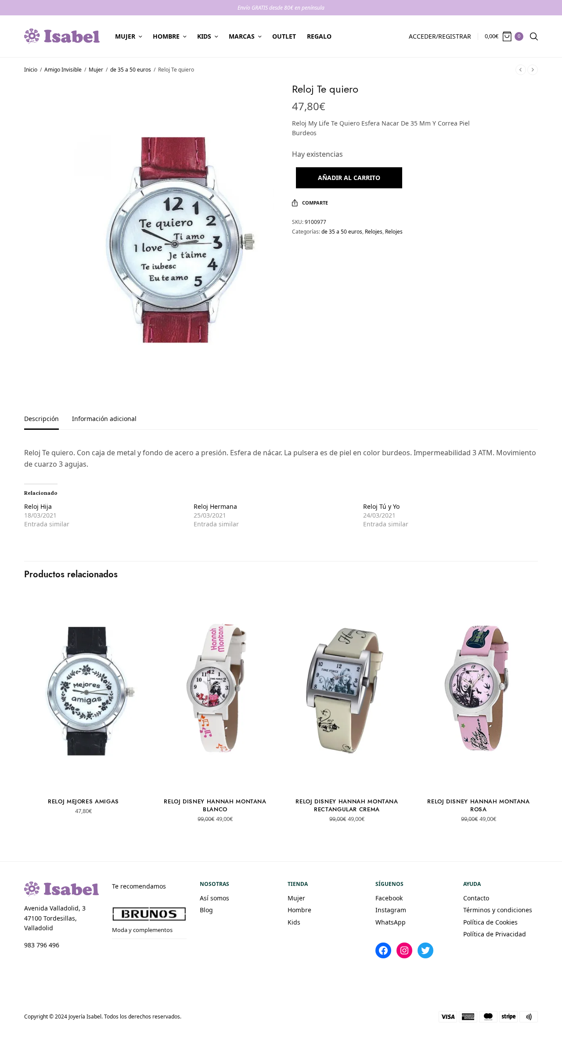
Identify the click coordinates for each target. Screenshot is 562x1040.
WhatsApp (390, 922)
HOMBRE (166, 36)
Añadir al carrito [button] (84, 775)
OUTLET (284, 36)
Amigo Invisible (63, 69)
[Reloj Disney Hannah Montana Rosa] (478, 691)
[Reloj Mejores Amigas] (83, 691)
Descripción (41, 419)
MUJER (125, 36)
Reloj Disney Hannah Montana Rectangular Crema (346, 805)
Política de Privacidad (494, 934)
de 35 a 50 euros (130, 69)
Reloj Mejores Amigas (83, 801)
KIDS (204, 36)
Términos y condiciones (497, 910)
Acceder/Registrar (440, 36)
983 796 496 (41, 945)
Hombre (299, 910)
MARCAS (242, 36)
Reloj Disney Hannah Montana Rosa (478, 805)
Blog (206, 910)
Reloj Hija (38, 506)
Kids (294, 922)
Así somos (214, 898)
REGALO (319, 36)
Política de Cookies (490, 922)
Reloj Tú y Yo (381, 506)
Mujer (96, 69)
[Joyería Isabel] (62, 36)
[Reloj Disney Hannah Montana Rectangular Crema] (347, 691)
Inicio (30, 69)
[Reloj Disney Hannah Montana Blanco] (215, 691)
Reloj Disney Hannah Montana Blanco (215, 805)
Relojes (373, 231)
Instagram (390, 910)
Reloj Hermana (215, 506)
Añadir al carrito (349, 177)
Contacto (476, 898)
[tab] (48, 423)
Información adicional (104, 419)
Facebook (389, 898)
